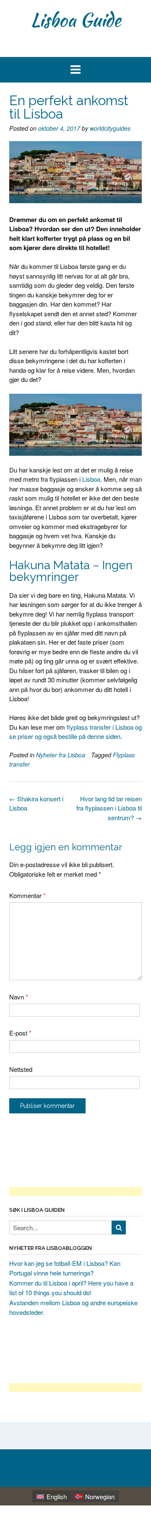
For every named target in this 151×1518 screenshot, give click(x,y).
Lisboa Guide (76, 19)
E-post (20, 1032)
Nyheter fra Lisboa (60, 755)
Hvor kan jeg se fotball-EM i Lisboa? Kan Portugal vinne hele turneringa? (64, 1268)
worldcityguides (110, 128)
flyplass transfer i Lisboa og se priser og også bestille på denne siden (75, 732)
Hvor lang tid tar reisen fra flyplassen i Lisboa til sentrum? (109, 808)
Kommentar (27, 895)
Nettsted (20, 1069)
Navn (18, 996)
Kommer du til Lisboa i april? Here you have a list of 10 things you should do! (71, 1287)
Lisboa (91, 479)
